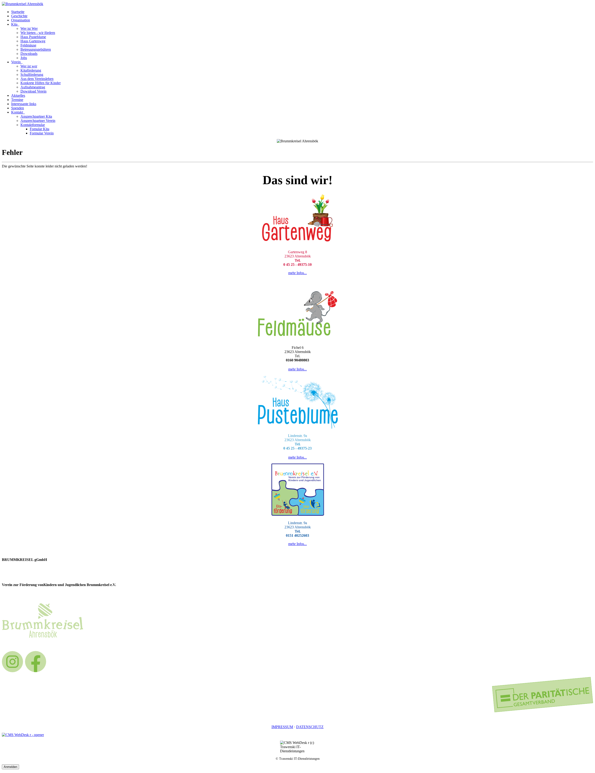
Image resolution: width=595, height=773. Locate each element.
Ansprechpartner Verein (37, 121)
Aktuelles (18, 95)
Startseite (17, 12)
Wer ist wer (28, 66)
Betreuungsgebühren (35, 49)
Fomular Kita (39, 129)
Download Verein (33, 91)
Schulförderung (31, 75)
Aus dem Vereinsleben (36, 79)
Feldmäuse (28, 45)
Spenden (17, 108)
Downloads (28, 54)
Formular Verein (42, 133)
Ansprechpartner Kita (36, 116)
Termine (17, 100)
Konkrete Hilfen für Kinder (40, 83)
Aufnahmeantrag (32, 87)
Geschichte (19, 16)
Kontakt (17, 112)
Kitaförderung (30, 70)
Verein (16, 62)
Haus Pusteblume (33, 37)
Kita (14, 24)
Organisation (20, 20)
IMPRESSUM (282, 727)
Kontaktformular (32, 125)
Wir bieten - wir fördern (37, 33)
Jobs (23, 58)
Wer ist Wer (29, 28)
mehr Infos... (297, 273)
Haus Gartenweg (32, 41)
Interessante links (23, 104)
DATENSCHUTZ (310, 727)
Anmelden (10, 767)
